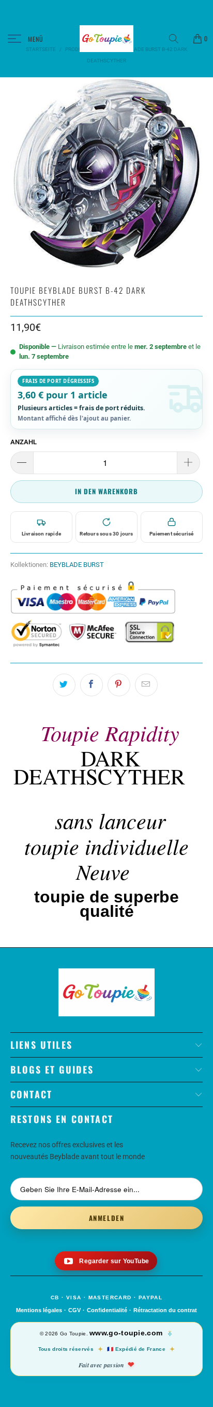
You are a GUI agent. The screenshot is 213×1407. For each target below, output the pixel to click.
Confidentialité (107, 1310)
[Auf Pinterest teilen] (119, 685)
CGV (74, 1310)
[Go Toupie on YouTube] (106, 1260)
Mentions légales (39, 1310)
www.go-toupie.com (125, 1333)
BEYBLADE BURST (77, 564)
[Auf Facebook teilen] (91, 685)
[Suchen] (177, 38)
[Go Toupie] (106, 38)
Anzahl (23, 442)
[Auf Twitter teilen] (64, 685)
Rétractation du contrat (165, 1310)
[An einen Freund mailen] (146, 685)
